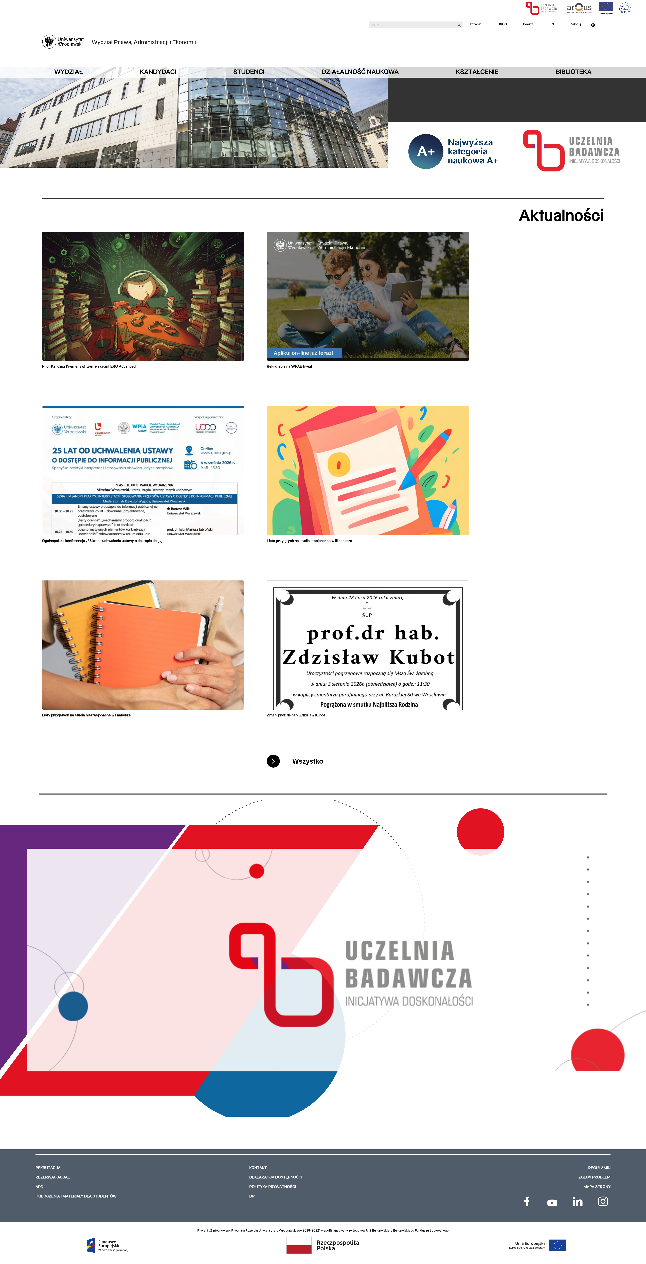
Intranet (475, 24)
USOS (502, 24)
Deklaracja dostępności (275, 1177)
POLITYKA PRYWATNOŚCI (272, 1187)
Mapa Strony (597, 1187)
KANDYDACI (158, 72)
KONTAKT (258, 1168)
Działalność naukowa (360, 72)
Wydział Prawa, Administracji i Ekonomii (144, 42)
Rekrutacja (48, 1168)
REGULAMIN (599, 1168)
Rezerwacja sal (52, 1177)
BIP (252, 1196)
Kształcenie (477, 72)
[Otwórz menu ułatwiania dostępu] (596, 25)
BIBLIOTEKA (574, 72)
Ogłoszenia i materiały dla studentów (76, 1196)
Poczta (528, 24)
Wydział (68, 72)
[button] (5, 117)
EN (552, 24)
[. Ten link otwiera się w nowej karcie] (527, 1201)
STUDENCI (248, 72)
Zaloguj (575, 24)
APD (39, 1187)
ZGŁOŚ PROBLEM (594, 1177)
